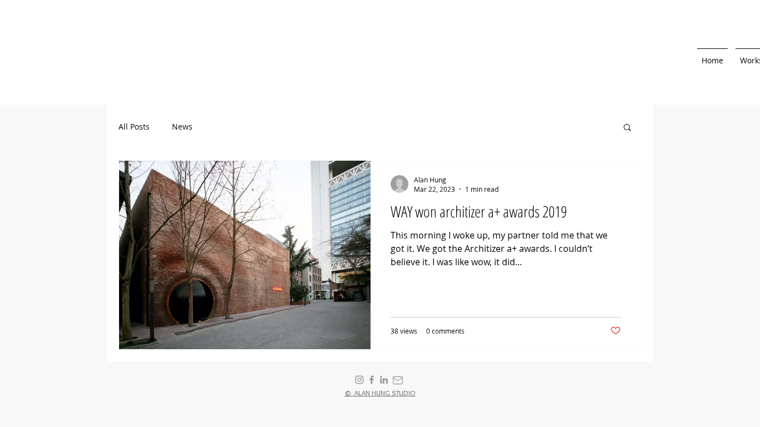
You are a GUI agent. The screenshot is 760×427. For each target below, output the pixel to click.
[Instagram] (359, 379)
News (182, 126)
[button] (627, 128)
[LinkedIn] (383, 379)
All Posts (134, 126)
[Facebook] (371, 379)
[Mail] (398, 380)
